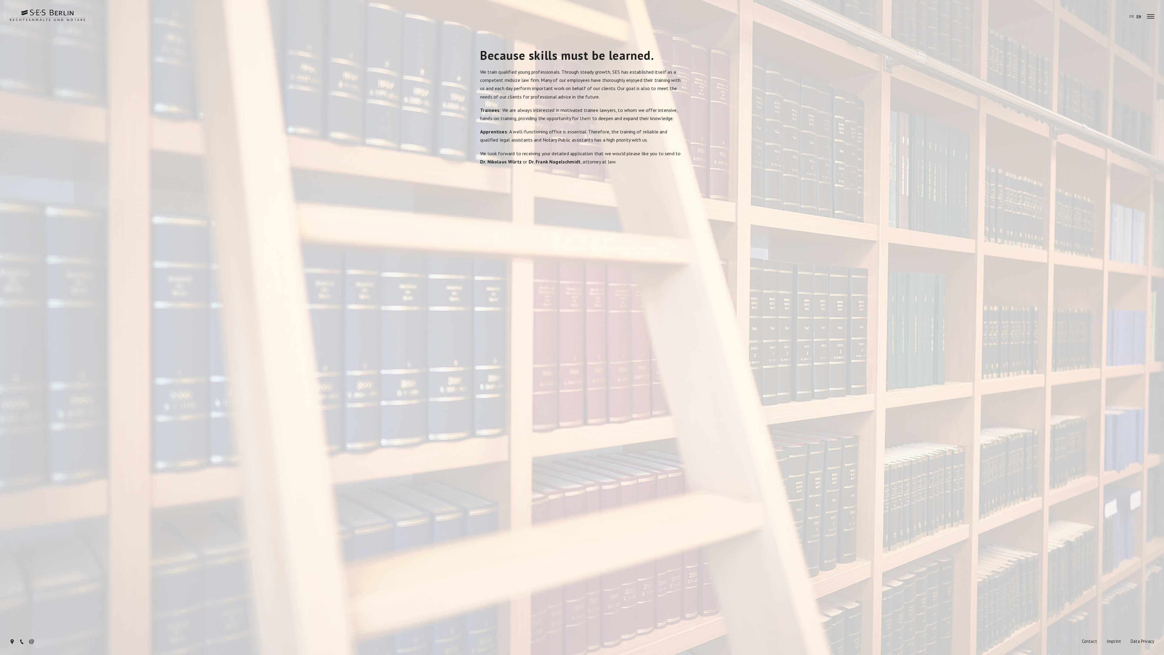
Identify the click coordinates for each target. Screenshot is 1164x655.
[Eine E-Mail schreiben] (31, 642)
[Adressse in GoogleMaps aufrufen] (12, 642)
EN (1138, 16)
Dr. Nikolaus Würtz (501, 162)
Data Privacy (1142, 641)
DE (1131, 16)
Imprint (1114, 641)
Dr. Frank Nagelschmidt (555, 162)
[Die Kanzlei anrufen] (21, 642)
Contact (1089, 641)
